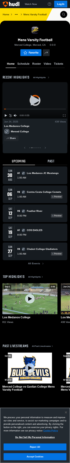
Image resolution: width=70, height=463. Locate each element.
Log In (60, 4)
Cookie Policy (50, 430)
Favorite (34, 52)
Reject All (35, 447)
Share (13, 138)
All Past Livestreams (41, 346)
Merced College (20, 131)
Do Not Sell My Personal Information (35, 437)
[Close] (66, 412)
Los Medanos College (16, 126)
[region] (35, 435)
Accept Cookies (35, 456)
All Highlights (39, 77)
